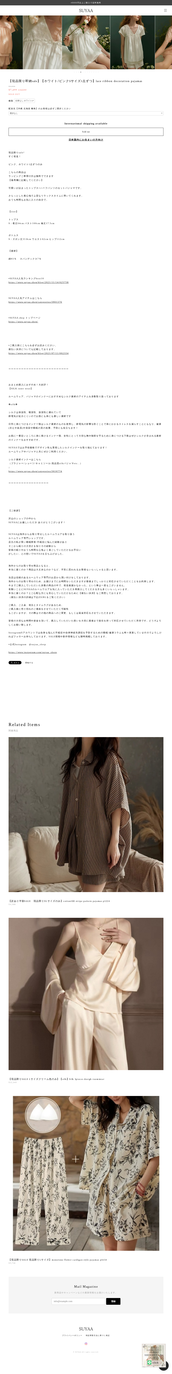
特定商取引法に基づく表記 (98, 1335)
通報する (29, 663)
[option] (40, 42)
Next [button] (167, 42)
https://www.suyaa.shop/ (23, 321)
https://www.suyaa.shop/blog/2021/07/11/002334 (39, 353)
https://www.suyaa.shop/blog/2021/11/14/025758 (39, 282)
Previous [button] (5, 42)
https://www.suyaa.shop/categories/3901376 (35, 302)
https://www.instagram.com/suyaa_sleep (33, 652)
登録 (113, 1301)
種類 (11, 101)
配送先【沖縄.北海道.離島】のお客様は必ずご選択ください (40, 108)
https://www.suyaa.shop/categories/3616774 (35, 471)
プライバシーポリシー (72, 1335)
